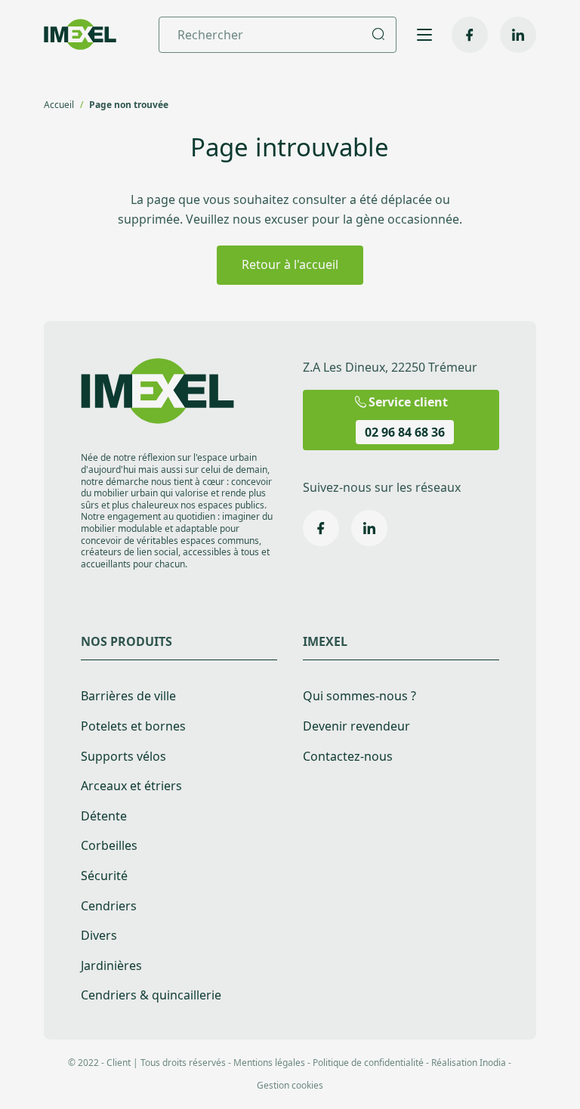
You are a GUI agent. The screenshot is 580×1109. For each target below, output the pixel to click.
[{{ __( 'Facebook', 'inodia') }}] (470, 35)
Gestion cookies (290, 1085)
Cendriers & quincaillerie (151, 995)
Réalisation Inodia (468, 1062)
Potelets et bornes (133, 726)
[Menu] (424, 35)
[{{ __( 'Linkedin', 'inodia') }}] (518, 35)
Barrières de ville (128, 696)
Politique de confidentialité (368, 1062)
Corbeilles (109, 846)
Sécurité (104, 876)
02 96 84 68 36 (405, 432)
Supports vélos (123, 757)
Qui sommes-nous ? (359, 696)
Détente (104, 816)
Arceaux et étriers (131, 786)
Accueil (59, 104)
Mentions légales (269, 1062)
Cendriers (109, 906)
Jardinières (111, 966)
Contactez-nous (348, 757)
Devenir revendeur (356, 726)
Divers (99, 936)
